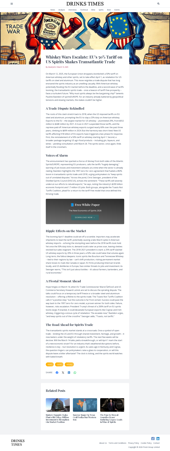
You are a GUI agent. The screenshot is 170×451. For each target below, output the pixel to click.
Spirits (59, 364)
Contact (156, 443)
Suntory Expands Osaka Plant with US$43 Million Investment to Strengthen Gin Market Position (57, 418)
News (50, 364)
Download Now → (85, 217)
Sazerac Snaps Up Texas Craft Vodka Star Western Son (84, 417)
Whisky (69, 364)
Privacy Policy (133, 443)
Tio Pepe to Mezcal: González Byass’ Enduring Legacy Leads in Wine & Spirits (111, 418)
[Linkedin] (158, 438)
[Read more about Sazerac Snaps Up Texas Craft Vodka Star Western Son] (85, 404)
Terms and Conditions (117, 443)
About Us (103, 443)
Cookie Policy (146, 443)
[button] (158, 3)
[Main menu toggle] (11, 4)
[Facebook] (153, 438)
